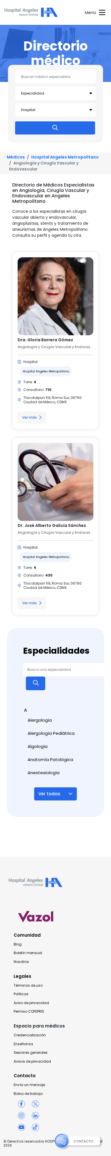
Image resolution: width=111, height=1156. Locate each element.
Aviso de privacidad (31, 1003)
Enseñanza (23, 1044)
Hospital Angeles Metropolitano (65, 157)
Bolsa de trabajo (28, 1093)
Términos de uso (28, 985)
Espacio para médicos (39, 1026)
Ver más (29, 417)
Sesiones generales (31, 1052)
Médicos (16, 157)
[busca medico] (55, 128)
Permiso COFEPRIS (29, 1011)
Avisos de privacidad (32, 1061)
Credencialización (30, 1035)
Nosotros (21, 962)
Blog (18, 944)
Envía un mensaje (29, 1085)
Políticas (21, 994)
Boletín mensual (28, 953)
